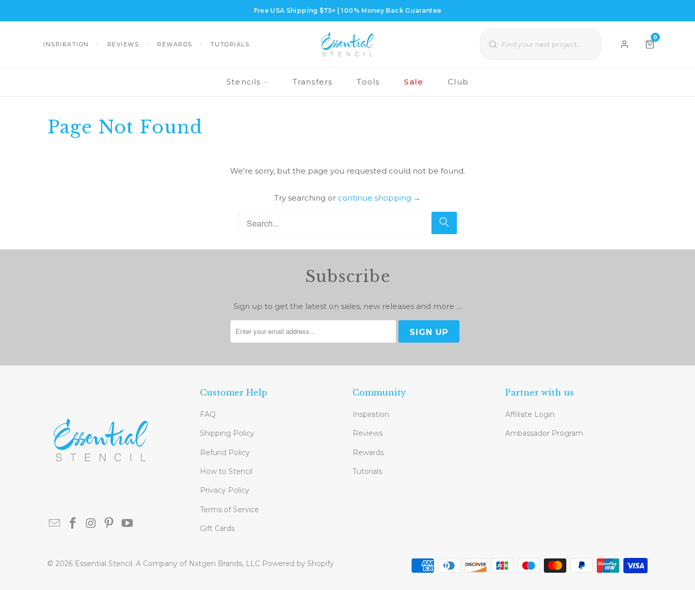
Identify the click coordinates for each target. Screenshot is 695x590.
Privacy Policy (224, 490)
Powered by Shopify (298, 563)
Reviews (123, 44)
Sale (413, 82)
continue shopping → (379, 198)
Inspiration (66, 44)
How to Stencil (226, 471)
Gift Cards (217, 528)
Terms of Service (229, 509)
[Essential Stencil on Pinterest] (109, 523)
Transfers (313, 82)
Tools (368, 82)
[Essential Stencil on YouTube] (127, 523)
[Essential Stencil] (347, 44)
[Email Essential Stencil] (55, 523)
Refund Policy (225, 452)
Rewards (174, 44)
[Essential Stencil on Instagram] (91, 523)
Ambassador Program (544, 433)
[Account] (624, 44)
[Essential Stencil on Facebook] (73, 523)
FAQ (208, 414)
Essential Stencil (103, 563)
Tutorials (230, 44)
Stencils (243, 82)
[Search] (444, 223)
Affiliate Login (530, 414)
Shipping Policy (227, 433)
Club (458, 82)
